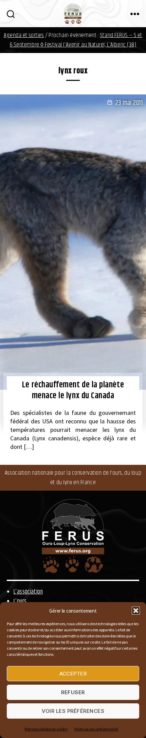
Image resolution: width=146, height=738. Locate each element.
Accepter (73, 673)
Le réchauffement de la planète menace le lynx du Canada (73, 391)
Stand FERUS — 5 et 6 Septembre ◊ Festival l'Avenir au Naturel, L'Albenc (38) (76, 40)
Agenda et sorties (24, 35)
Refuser (73, 692)
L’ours (20, 601)
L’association (28, 592)
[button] (135, 610)
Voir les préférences (73, 711)
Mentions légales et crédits (46, 729)
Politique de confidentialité (96, 729)
